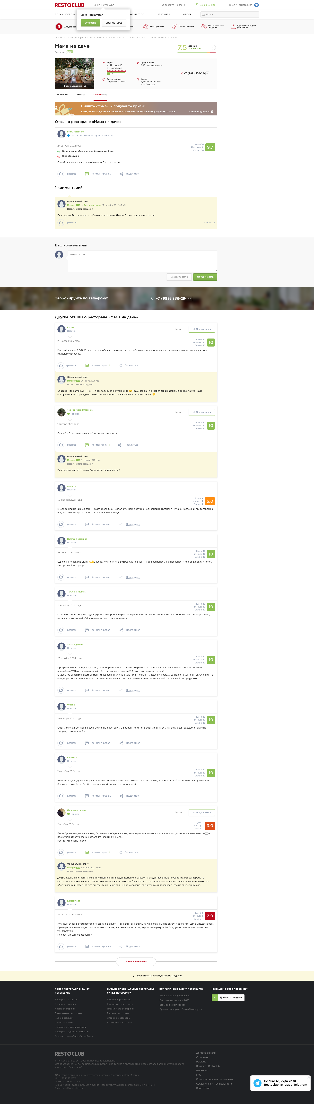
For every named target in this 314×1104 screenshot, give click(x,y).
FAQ (198, 1075)
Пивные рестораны (65, 1004)
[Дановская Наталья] (61, 812)
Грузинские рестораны (120, 1004)
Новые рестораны (65, 1009)
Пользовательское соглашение (214, 1079)
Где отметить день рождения (246, 26)
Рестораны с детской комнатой (72, 1032)
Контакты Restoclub (208, 1066)
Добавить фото (179, 277)
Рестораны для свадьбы (216, 26)
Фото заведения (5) (75, 86)
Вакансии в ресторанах (172, 1005)
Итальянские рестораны (120, 1009)
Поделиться (133, 174)
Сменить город (114, 23)
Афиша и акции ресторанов (174, 996)
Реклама (180, 5)
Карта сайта (203, 1088)
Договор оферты (206, 1053)
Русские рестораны (118, 1013)
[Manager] (61, 204)
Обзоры (188, 14)
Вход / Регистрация (240, 5)
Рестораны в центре (66, 1000)
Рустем (70, 327)
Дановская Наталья (77, 810)
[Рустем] (61, 329)
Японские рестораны (118, 1018)
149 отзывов (194, 49)
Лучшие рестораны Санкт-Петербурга (180, 1009)
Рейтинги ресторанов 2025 (174, 1000)
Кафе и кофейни (64, 1018)
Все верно (90, 23)
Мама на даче (72, 46)
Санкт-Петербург (104, 5)
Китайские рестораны (119, 1000)
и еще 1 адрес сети (116, 71)
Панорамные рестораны (68, 1013)
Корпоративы (157, 26)
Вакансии (202, 1071)
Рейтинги (163, 14)
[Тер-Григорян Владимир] (61, 412)
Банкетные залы (64, 1023)
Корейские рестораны (119, 1023)
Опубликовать (205, 277)
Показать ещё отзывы (136, 961)
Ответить (209, 223)
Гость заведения (92, 205)
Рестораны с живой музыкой (71, 1027)
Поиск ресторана (67, 14)
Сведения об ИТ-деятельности (214, 1084)
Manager (71, 205)
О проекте (168, 5)
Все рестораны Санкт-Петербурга (74, 1036)
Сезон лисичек (186, 26)
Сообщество (135, 14)
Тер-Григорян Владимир (80, 410)
